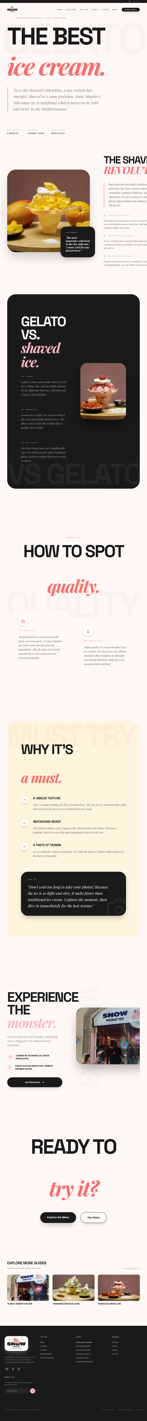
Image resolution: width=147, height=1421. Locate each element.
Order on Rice (130, 9)
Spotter (84, 9)
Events (95, 9)
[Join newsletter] (32, 1390)
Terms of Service (125, 1409)
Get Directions (32, 1082)
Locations (71, 9)
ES (134, 1)
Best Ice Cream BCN (83, 1350)
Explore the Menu (58, 1217)
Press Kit (115, 1354)
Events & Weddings (47, 1358)
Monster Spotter (46, 1354)
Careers (115, 1350)
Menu (60, 9)
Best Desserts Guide (83, 1346)
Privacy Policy (108, 1409)
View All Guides (130, 1268)
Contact (114, 1346)
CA (139, 1)
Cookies (139, 1409)
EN (130, 1)
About (115, 9)
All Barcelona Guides (84, 1342)
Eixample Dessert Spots (84, 1362)
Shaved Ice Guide (82, 1358)
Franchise (115, 1342)
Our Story (93, 1217)
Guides (105, 9)
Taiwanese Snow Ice (83, 1354)
